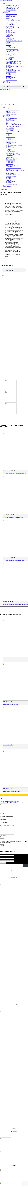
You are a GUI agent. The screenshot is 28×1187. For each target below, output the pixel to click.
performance (14, 801)
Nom (1, 854)
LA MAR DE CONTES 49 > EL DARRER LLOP (13, 517)
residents (7, 802)
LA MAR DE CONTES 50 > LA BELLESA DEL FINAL (14, 473)
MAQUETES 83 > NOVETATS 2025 (10, 704)
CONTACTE (14, 870)
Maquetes (5, 658)
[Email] (10, 795)
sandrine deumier (22, 802)
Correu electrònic (4, 859)
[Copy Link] (3, 795)
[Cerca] (25, 865)
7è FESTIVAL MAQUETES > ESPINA (11, 661)
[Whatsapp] (24, 795)
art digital (3, 801)
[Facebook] (17, 795)
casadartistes (8, 801)
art (0, 801)
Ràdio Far (10, 658)
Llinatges (2, 857)
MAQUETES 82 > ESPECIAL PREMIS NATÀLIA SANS (15, 747)
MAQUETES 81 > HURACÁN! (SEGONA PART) (13, 791)
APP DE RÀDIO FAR (5, 89)
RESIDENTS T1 (13, 802)
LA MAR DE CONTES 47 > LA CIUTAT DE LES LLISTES (15, 604)
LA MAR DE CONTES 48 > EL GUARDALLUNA (13, 560)
